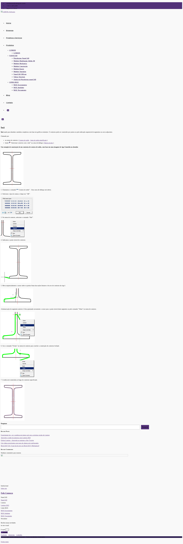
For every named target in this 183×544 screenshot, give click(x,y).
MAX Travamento (6, 516)
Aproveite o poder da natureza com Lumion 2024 (15, 438)
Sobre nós (4, 488)
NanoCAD (4, 500)
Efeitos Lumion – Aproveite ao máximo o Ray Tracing (17, 440)
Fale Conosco (7, 493)
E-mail (3, 529)
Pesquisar (4, 423)
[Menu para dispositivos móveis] (4, 119)
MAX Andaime (5, 513)
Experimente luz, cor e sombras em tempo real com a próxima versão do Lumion (25, 435)
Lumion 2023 (5, 505)
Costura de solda (24, 140)
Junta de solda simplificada (38, 140)
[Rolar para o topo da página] (1, 539)
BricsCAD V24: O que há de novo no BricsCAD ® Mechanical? (20, 446)
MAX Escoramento (6, 510)
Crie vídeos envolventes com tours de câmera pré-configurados (19, 443)
